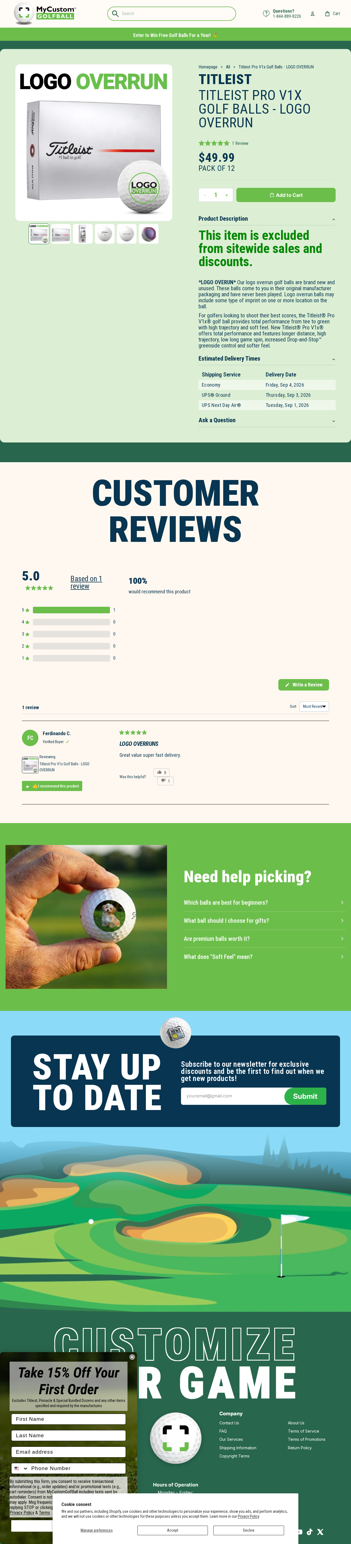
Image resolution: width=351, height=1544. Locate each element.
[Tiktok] (309, 1532)
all (228, 67)
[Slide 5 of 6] (127, 234)
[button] (223, 143)
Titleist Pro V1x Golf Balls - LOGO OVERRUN (64, 767)
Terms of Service (303, 1431)
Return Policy (300, 1447)
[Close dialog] (132, 1357)
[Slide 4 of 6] (105, 234)
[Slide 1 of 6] (39, 234)
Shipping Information (237, 1447)
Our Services (231, 1439)
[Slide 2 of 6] (61, 234)
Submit (305, 1096)
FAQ (223, 1431)
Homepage (208, 67)
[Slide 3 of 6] (83, 234)
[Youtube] (299, 1532)
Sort (293, 706)
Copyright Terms (234, 1456)
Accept (172, 1530)
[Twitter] (320, 1532)
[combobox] (20, 1468)
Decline (248, 1530)
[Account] (313, 14)
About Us (296, 1423)
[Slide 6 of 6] (148, 234)
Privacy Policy (248, 1516)
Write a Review (303, 686)
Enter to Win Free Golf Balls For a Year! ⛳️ (175, 35)
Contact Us (229, 1423)
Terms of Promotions (306, 1439)
